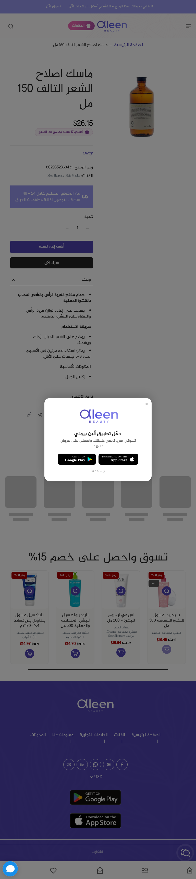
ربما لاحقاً (98, 471)
